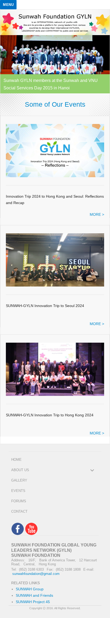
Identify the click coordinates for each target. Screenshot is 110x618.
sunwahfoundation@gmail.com (36, 574)
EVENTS (18, 491)
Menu (8, 5)
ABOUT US (20, 470)
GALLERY (19, 480)
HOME (16, 460)
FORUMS (18, 501)
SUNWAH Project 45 (33, 602)
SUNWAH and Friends (34, 596)
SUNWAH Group (30, 589)
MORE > (97, 215)
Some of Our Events (55, 104)
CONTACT (19, 511)
